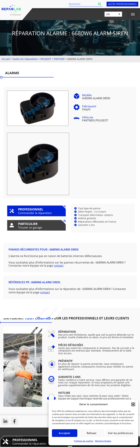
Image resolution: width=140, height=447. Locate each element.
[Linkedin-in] (5, 421)
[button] (133, 404)
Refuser (91, 433)
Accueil (6, 59)
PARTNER (59, 59)
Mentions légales (103, 441)
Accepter (64, 433)
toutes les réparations (25, 59)
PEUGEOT (45, 59)
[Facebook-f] (14, 421)
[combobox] (83, 4)
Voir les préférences (120, 433)
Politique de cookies (83, 441)
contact (59, 265)
